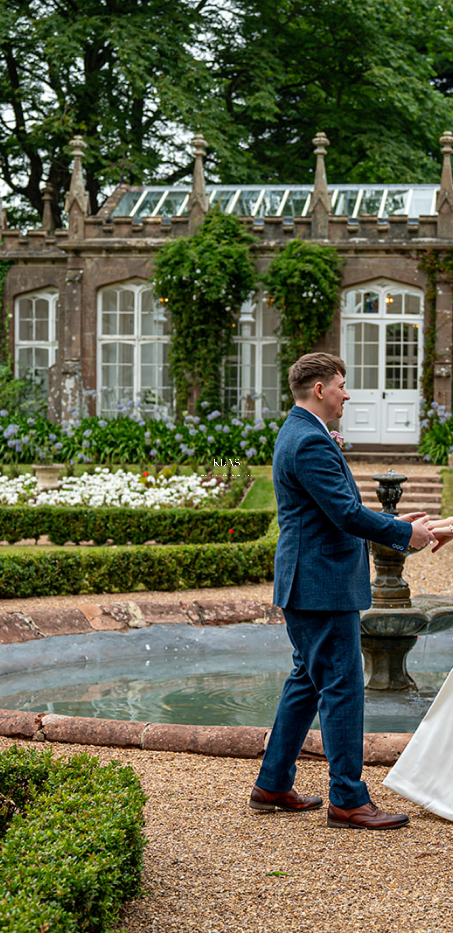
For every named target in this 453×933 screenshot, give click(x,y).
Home (204, 475)
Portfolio (236, 475)
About (214, 475)
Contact (248, 475)
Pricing (224, 475)
